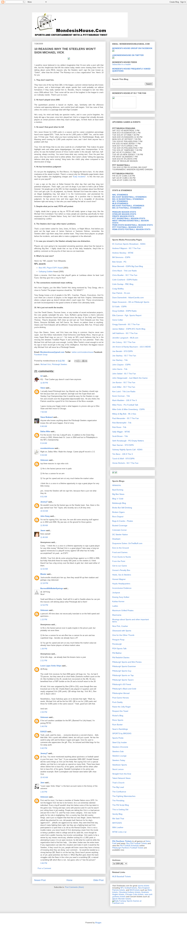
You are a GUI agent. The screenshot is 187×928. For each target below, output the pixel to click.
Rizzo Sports (117, 720)
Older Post (98, 880)
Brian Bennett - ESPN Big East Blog (127, 266)
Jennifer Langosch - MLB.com (125, 338)
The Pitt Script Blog (120, 805)
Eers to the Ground (120, 548)
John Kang (45, 516)
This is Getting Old (120, 809)
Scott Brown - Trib (120, 436)
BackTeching (117, 490)
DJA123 (43, 732)
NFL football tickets (128, 888)
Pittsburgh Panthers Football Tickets (127, 848)
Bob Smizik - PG (119, 262)
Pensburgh (117, 644)
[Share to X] (81, 361)
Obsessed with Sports (121, 631)
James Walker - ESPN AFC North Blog (128, 329)
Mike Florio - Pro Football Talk (125, 405)
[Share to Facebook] (83, 361)
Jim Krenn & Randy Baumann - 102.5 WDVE (131, 347)
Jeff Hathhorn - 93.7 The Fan (125, 333)
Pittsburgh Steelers (59, 364)
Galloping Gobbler (46, 272)
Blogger (98, 923)
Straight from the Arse (121, 774)
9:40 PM (43, 748)
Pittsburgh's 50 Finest (121, 684)
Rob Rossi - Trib (119, 427)
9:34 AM (43, 455)
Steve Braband (46, 417)
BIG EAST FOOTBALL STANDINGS (128, 206)
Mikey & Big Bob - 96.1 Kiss (124, 414)
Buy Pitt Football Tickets (136, 843)
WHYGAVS (117, 823)
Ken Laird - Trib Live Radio (123, 391)
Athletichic (116, 485)
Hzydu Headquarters (121, 583)
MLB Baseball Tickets (121, 876)
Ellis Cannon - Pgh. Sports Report (126, 315)
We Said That (118, 818)
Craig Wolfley (118, 289)
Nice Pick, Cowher (120, 626)
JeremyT (44, 502)
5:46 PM (43, 726)
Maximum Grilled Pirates (122, 610)
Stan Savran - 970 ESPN (123, 445)
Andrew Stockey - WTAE (122, 253)
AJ (41, 376)
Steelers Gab (118, 751)
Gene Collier (117, 320)
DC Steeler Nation (120, 534)
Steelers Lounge (119, 756)
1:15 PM (43, 619)
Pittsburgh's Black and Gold (124, 689)
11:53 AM (44, 569)
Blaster (43, 574)
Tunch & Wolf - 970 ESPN (123, 458)
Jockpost (116, 592)
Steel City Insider (119, 742)
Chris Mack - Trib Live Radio (124, 271)
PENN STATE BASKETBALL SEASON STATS (132, 225)
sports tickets (143, 886)
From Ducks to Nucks (121, 557)
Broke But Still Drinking (122, 508)
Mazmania (116, 615)
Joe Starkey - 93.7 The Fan (124, 356)
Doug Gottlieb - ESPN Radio (124, 311)
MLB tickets (135, 890)
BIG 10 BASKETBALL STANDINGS (128, 199)
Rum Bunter (117, 724)
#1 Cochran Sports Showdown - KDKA (128, 244)
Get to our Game (119, 566)
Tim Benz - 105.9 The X (122, 454)
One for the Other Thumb (123, 635)
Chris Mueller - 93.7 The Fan (124, 275)
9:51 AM (43, 497)
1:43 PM (43, 792)
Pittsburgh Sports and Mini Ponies (127, 662)
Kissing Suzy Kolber (120, 597)
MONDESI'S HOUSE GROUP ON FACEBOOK (132, 48)
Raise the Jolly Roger (121, 707)
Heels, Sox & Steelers (121, 575)
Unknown (44, 460)
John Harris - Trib (119, 369)
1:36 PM (43, 649)
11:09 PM (44, 383)
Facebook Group (40, 355)
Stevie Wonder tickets (121, 899)
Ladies (115, 606)
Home (69, 880)
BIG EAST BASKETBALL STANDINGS (129, 197)
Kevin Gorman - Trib (121, 396)
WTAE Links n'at (119, 832)
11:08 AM (44, 525)
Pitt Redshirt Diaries (120, 657)
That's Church (118, 783)
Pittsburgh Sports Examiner (124, 666)
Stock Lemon (118, 769)
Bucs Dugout (117, 516)
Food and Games (119, 552)
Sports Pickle (117, 738)
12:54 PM (44, 605)
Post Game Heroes (120, 698)
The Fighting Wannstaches (123, 796)
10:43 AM (44, 777)
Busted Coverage (119, 525)
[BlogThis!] (78, 361)
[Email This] (75, 361)
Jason (42, 530)
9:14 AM (43, 443)
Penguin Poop (118, 640)
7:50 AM (43, 412)
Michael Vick (46, 364)
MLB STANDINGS (120, 203)
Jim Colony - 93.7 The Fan (123, 342)
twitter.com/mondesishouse (82, 352)
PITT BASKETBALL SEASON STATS (128, 218)
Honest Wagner (119, 579)
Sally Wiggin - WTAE (121, 432)
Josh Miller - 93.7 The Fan (123, 387)
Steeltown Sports (119, 765)
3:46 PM (43, 863)
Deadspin (116, 539)
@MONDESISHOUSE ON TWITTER (128, 55)
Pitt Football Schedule (129, 845)
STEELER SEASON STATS (124, 214)
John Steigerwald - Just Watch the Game (130, 378)
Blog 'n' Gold (117, 499)
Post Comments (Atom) (74, 887)
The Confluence (119, 792)
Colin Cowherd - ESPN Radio (124, 280)
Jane (42, 783)
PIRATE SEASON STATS (123, 216)
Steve (42, 388)
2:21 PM (43, 661)
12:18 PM (44, 583)
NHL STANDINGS (120, 195)
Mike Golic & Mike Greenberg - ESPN (128, 409)
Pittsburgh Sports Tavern (123, 680)
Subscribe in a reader (121, 64)
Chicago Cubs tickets (134, 894)
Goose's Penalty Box (121, 570)
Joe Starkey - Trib (120, 360)
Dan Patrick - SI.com (121, 293)
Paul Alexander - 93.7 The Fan (125, 418)
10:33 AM (44, 511)
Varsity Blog (117, 814)
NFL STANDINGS (120, 201)
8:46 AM (43, 426)
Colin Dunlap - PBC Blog (122, 284)
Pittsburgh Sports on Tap (123, 675)
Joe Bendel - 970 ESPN (122, 351)
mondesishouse (47, 448)
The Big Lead (118, 787)
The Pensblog (118, 800)
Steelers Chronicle (120, 747)
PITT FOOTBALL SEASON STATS (127, 227)
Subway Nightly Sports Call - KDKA (127, 449)
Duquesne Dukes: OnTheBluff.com (127, 543)
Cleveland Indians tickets (129, 892)
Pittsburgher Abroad (121, 693)
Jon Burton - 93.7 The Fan (123, 382)
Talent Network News (121, 778)
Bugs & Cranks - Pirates (122, 521)
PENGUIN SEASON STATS (124, 212)
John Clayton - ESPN (121, 365)
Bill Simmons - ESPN (121, 257)
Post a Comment (44, 868)
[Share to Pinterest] (86, 361)
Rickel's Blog (117, 715)
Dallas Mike (45, 431)
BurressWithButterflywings (51, 588)
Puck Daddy (117, 702)
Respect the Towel (120, 711)
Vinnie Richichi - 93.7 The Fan (125, 463)
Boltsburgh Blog (119, 503)
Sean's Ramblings (120, 729)
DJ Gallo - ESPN (119, 306)
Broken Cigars (118, 512)
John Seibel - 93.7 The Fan (124, 374)
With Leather (117, 827)
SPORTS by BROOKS (121, 733)
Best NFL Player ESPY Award (51, 268)
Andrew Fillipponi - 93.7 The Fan (126, 248)
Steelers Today (118, 760)
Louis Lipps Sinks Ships (50, 666)
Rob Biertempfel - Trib (121, 423)
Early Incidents (79, 177)
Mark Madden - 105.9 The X (124, 400)
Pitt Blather (117, 653)
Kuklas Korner (118, 601)
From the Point (118, 561)
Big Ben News (118, 494)
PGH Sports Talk (119, 648)
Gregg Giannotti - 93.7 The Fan (126, 324)
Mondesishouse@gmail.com (52, 352)
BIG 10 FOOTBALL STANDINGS (126, 208)
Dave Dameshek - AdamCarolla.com (128, 297)
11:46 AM (44, 537)
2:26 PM (43, 712)
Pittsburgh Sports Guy (121, 671)
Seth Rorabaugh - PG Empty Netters (128, 441)
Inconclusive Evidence (121, 588)
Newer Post (40, 880)
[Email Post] (69, 361)
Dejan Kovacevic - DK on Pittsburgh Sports (130, 302)
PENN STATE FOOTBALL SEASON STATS (131, 229)
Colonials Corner (119, 530)
